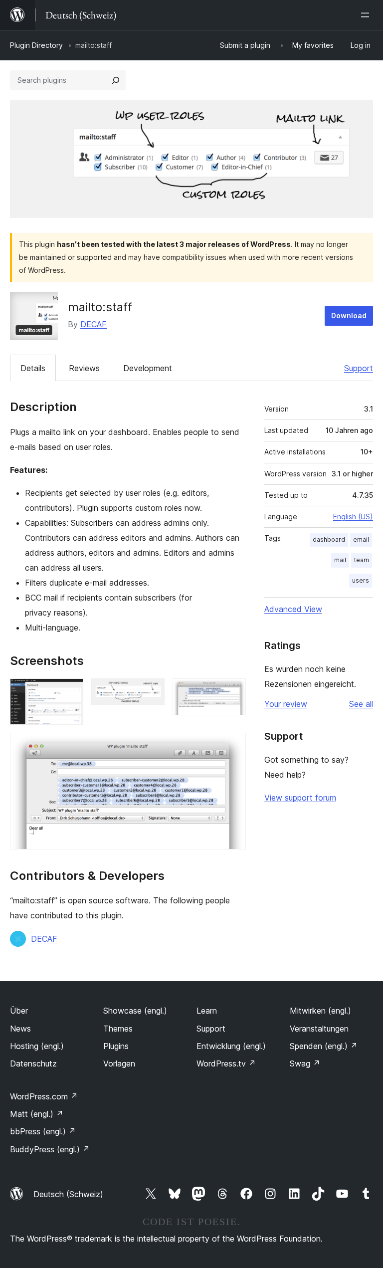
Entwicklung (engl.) (231, 1046)
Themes (118, 1029)
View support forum (300, 798)
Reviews (84, 368)
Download (349, 315)
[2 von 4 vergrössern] (151, 692)
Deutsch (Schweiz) (68, 1194)
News (20, 1029)
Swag (305, 1063)
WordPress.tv (226, 1063)
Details (32, 368)
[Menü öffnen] (367, 15)
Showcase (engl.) (135, 1011)
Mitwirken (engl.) (320, 1011)
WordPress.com (44, 1096)
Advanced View (293, 609)
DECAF (93, 324)
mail (340, 560)
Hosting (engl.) (37, 1046)
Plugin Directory (36, 45)
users (360, 580)
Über (19, 1011)
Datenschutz (33, 1063)
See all (361, 704)
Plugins (116, 1046)
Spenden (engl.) (324, 1046)
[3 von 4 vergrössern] (232, 692)
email (361, 539)
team (361, 560)
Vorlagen (119, 1063)
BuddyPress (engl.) (50, 1149)
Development (147, 368)
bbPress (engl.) (43, 1131)
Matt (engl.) (36, 1114)
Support (358, 368)
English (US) (353, 516)
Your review (285, 704)
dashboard (329, 539)
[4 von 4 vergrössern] (232, 746)
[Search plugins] (116, 80)
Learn (206, 1011)
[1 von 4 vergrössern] (70, 692)
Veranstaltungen (319, 1029)
